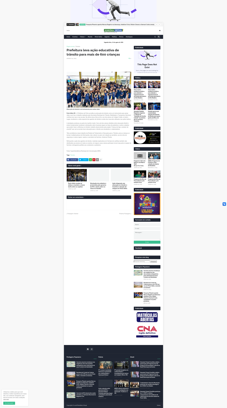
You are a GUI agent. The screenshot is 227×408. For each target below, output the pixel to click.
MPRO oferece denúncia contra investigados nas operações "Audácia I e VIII (121, 391)
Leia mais (6, 399)
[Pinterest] (93, 159)
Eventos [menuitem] (74, 37)
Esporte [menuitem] (107, 37)
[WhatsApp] (90, 159)
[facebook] (159, 30)
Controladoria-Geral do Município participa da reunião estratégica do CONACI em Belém (150, 384)
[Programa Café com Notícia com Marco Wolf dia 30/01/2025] (140, 155)
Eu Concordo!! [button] (9, 403)
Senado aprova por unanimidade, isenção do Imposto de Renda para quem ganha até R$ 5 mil (154, 115)
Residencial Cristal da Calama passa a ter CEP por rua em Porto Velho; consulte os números (152, 285)
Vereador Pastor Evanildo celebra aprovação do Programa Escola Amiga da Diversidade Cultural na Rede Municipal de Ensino (150, 364)
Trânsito (77, 46)
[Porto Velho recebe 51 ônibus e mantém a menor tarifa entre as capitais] (77, 175)
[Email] (97, 159)
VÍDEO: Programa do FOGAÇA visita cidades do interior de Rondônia (154, 163)
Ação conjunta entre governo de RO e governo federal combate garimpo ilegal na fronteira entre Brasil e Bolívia (105, 392)
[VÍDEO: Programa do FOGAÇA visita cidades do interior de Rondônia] (154, 155)
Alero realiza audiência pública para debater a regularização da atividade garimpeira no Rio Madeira (140, 94)
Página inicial (70, 46)
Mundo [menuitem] (90, 37)
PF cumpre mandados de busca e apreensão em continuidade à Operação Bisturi (104, 372)
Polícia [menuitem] (121, 37)
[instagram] (91, 349)
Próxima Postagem (124, 213)
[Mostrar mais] (100, 159)
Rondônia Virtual (82, 405)
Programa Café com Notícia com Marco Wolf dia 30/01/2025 (139, 163)
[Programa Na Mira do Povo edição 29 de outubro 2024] (140, 174)
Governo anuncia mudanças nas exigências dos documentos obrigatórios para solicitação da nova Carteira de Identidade (152, 274)
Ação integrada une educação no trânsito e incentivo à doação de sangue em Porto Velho (119, 186)
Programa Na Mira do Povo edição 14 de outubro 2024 (154, 180)
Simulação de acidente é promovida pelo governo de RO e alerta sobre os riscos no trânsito (98, 186)
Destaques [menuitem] (129, 37)
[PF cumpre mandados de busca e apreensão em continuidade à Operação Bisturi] (105, 365)
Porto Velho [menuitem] (98, 37)
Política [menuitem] (114, 37)
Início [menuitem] (68, 37)
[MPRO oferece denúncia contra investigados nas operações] (121, 383)
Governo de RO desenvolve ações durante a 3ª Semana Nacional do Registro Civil (86, 394)
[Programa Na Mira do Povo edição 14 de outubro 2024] (154, 174)
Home (68, 30)
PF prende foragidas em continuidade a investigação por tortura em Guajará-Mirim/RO (121, 372)
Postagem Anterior (72, 213)
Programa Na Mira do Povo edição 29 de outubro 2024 (140, 180)
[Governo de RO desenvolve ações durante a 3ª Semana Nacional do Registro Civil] (71, 395)
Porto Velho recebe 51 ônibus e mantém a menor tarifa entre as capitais (76, 185)
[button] (157, 25)
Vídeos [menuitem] (82, 37)
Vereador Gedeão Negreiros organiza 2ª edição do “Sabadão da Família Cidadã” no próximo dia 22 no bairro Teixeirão (140, 116)
